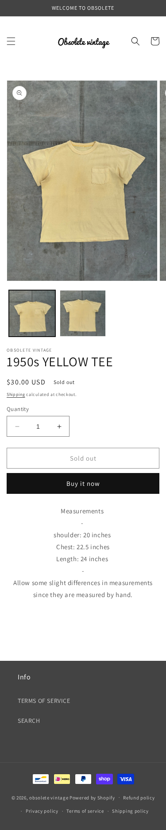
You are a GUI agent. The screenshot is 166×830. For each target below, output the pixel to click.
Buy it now (83, 483)
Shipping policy (130, 811)
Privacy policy (42, 811)
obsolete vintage (49, 797)
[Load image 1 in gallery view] (32, 313)
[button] (11, 41)
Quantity (18, 409)
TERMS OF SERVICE (44, 701)
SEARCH (29, 721)
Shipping (16, 394)
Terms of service (85, 811)
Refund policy (138, 798)
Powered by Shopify (92, 797)
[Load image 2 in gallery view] (83, 313)
